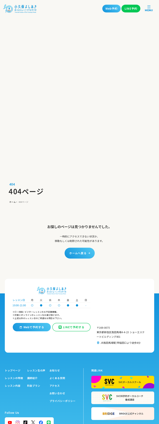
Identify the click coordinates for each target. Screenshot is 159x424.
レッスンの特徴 (14, 378)
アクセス (55, 385)
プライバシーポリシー (63, 401)
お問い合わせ (57, 393)
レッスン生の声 (36, 370)
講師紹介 (32, 378)
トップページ (12, 370)
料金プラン (33, 385)
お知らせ (55, 370)
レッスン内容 (12, 385)
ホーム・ (13, 201)
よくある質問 (57, 378)
